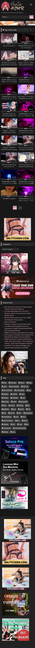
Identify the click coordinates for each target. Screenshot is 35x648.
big (29, 390)
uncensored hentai (20, 428)
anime (22, 382)
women (6, 432)
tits (27, 424)
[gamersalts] (17, 25)
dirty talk (6, 401)
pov (18, 420)
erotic (14, 401)
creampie (15, 397)
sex (14, 424)
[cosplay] (15, 615)
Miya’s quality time (10, 322)
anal (5, 382)
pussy (25, 420)
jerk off (12, 413)
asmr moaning (8, 390)
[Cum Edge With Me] (17, 541)
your (13, 432)
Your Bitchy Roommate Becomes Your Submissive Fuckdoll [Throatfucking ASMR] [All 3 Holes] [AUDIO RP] (18, 328)
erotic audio (24, 401)
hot (29, 409)
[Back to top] (29, 642)
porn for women (8, 420)
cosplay (6, 397)
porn (24, 416)
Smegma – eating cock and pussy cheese (17, 324)
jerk (5, 413)
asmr (5, 386)
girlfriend (6, 409)
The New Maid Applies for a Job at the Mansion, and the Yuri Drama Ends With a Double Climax (17, 313)
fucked (12, 405)
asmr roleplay (20, 390)
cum (23, 397)
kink (20, 413)
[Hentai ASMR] (14, 6)
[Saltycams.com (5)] (17, 240)
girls (14, 409)
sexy (20, 424)
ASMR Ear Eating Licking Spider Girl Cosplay (19, 332)
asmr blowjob (15, 386)
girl (28, 405)
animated (13, 382)
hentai (21, 409)
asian (29, 382)
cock (22, 394)
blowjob (6, 394)
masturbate (28, 413)
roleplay (6, 424)
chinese (14, 394)
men (17, 416)
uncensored (7, 428)
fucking (21, 405)
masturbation (7, 416)
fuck (5, 405)
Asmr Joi (25, 386)
